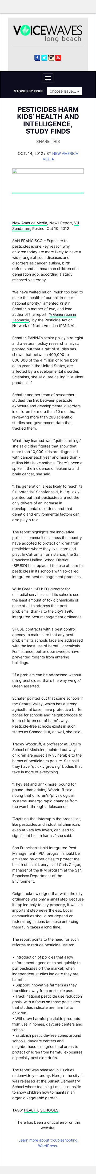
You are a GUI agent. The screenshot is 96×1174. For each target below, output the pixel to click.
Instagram (51, 58)
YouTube (58, 58)
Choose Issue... (63, 91)
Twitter (44, 58)
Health (31, 1110)
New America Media (29, 223)
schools (49, 1110)
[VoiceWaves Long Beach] (50, 33)
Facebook (37, 58)
